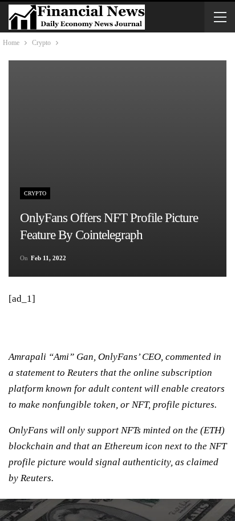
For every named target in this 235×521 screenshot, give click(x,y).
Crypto (35, 193)
